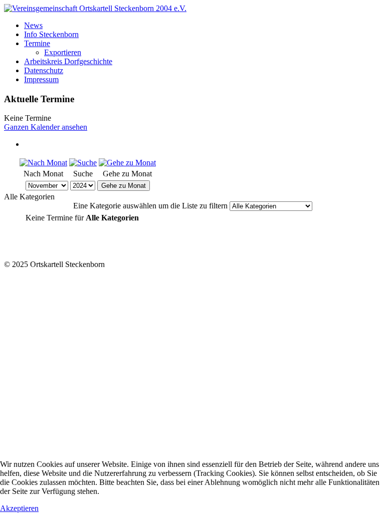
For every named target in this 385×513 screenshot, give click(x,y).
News (33, 25)
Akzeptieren (19, 508)
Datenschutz (43, 70)
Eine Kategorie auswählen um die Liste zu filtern (150, 205)
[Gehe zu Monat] (127, 162)
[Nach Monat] (43, 162)
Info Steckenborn (51, 34)
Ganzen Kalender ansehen (45, 127)
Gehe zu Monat (123, 185)
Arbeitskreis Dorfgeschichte (68, 61)
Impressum (41, 79)
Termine (37, 43)
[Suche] (83, 162)
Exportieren (62, 52)
